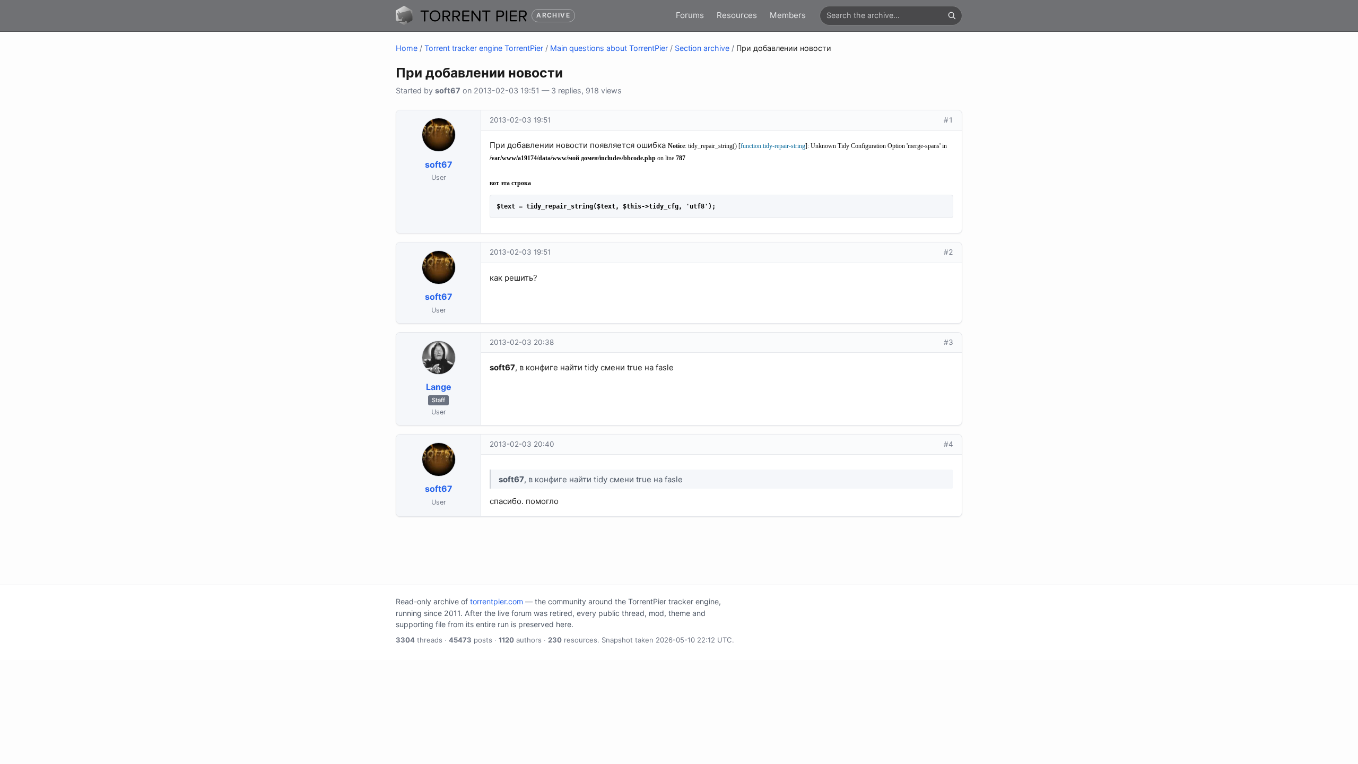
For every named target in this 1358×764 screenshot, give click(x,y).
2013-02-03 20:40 (522, 444)
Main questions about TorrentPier (609, 48)
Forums (690, 15)
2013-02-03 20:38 (522, 342)
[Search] (951, 15)
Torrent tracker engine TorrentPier (483, 48)
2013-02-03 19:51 (520, 120)
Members (788, 15)
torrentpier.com (496, 601)
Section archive (702, 48)
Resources (737, 15)
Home (406, 48)
